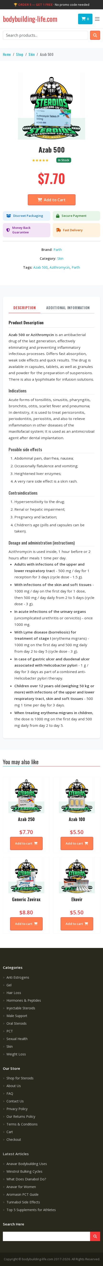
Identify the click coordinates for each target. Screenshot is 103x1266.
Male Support (16, 1015)
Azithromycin (60, 267)
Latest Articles (16, 1153)
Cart (9, 1132)
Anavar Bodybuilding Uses (26, 1163)
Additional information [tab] (68, 307)
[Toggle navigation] (97, 19)
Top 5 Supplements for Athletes (31, 1209)
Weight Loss (16, 1054)
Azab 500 (40, 267)
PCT (9, 1031)
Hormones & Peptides (23, 1000)
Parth (57, 249)
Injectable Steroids (20, 1008)
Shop (19, 54)
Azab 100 (77, 819)
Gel (8, 985)
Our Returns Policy (20, 1116)
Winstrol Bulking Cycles (24, 1171)
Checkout (13, 1139)
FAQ (9, 1093)
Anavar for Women (21, 1186)
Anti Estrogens (17, 977)
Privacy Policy (17, 1108)
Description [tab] (24, 307)
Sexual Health (17, 1038)
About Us (13, 1085)
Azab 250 (26, 819)
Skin (32, 54)
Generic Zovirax (26, 899)
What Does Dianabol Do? (26, 1179)
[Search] (95, 1236)
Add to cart (24, 843)
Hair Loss (13, 992)
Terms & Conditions (22, 1124)
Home (7, 54)
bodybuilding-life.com (30, 18)
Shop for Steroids (20, 1078)
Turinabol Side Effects (23, 1202)
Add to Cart (55, 199)
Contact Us (15, 1101)
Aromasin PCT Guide (22, 1194)
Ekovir (76, 899)
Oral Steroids (16, 1023)
